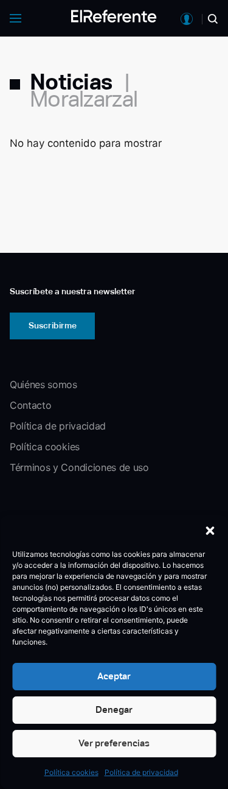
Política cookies (71, 772)
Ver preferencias (114, 743)
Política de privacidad (141, 772)
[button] (210, 531)
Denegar (114, 709)
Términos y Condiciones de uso (79, 467)
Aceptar (114, 676)
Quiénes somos (43, 384)
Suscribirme (53, 325)
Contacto (30, 405)
